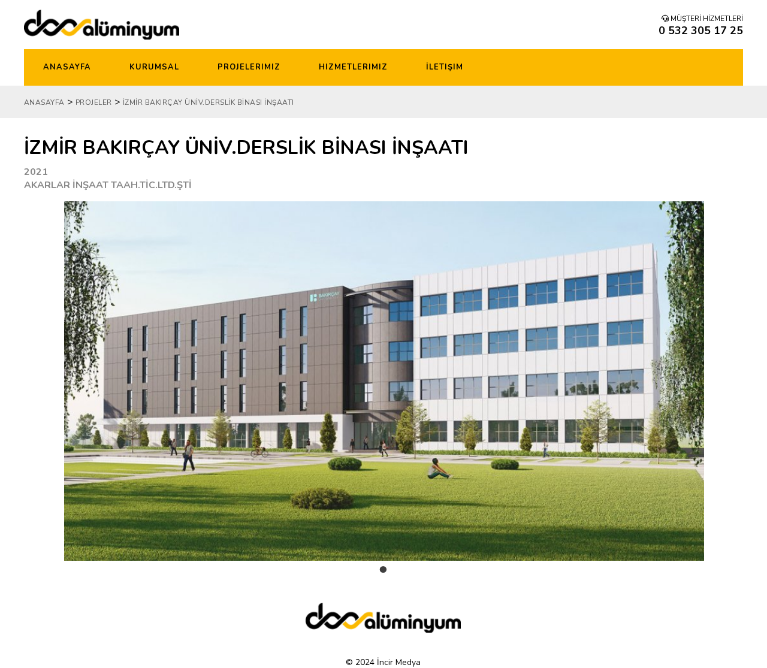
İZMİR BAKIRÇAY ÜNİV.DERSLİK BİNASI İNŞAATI (208, 102)
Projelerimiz (249, 67)
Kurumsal (154, 67)
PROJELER (94, 102)
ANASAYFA (44, 102)
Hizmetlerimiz (353, 67)
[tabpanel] (384, 381)
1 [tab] (383, 579)
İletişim (444, 67)
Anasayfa (67, 67)
